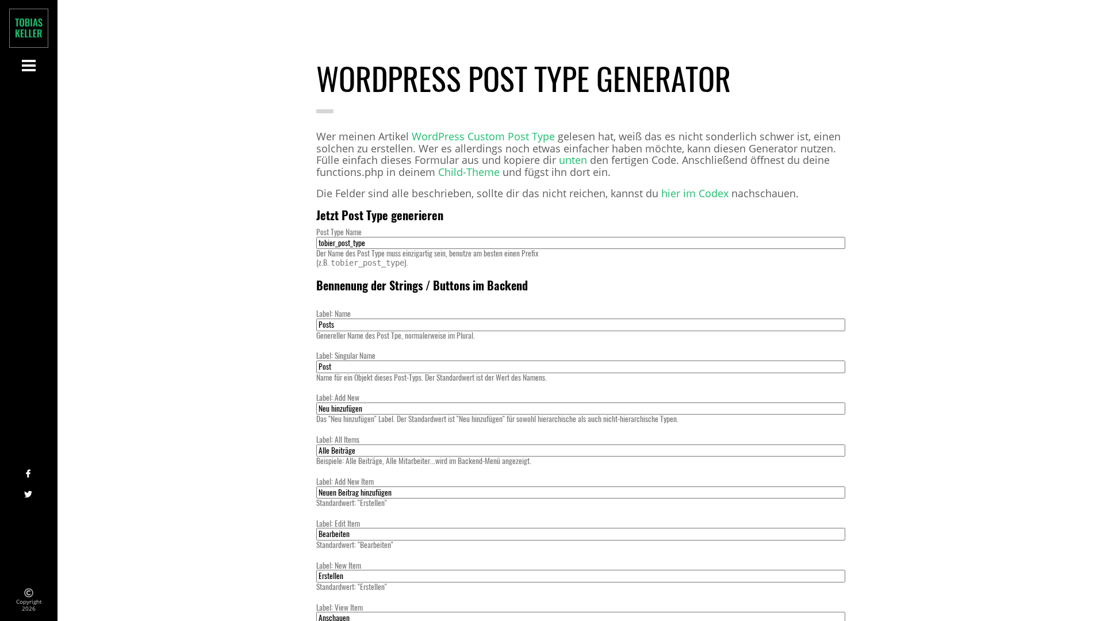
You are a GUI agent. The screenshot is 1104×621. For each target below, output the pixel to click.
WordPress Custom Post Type (483, 137)
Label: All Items (337, 439)
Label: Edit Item (338, 523)
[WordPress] (28, 537)
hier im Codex (695, 193)
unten (573, 160)
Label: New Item (338, 565)
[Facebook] (28, 474)
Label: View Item (339, 607)
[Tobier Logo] (28, 28)
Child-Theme (469, 172)
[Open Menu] (29, 65)
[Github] (28, 558)
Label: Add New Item (345, 481)
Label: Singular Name (345, 355)
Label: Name (333, 313)
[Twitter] (28, 495)
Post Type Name (339, 231)
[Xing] (28, 516)
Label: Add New (337, 397)
